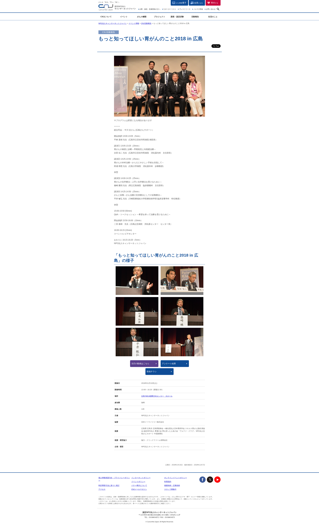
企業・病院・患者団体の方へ (149, 9)
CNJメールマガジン (139, 489)
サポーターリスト (169, 9)
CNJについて (106, 17)
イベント (124, 17)
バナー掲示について (139, 485)
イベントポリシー (138, 482)
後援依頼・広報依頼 (172, 485)
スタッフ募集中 (170, 489)
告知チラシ (152, 371)
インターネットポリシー (141, 478)
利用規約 (167, 482)
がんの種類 (141, 17)
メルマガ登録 (198, 9)
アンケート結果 (169, 363)
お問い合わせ (211, 9)
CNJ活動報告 (146, 23)
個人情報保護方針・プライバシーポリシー (114, 479)
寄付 (214, 3)
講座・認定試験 (177, 17)
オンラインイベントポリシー (175, 478)
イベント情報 (134, 23)
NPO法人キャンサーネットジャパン (117, 8)
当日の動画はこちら (140, 363)
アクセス (101, 489)
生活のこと (213, 17)
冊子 (181, 3)
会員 (198, 3)
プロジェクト (159, 17)
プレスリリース (184, 9)
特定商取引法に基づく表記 (108, 485)
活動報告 (195, 17)
